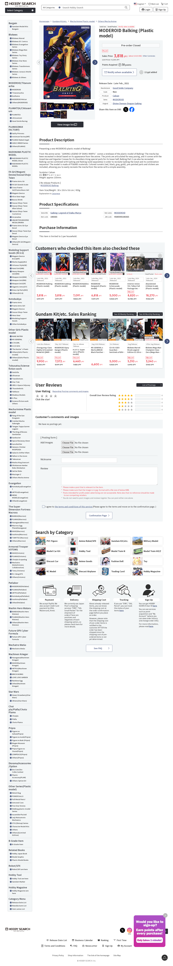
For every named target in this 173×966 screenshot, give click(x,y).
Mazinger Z (16, 474)
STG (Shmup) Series (20, 823)
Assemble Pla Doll (19, 814)
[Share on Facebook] (131, 109)
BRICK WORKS (17, 674)
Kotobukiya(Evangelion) (21, 487)
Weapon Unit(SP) (19, 283)
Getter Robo (17, 471)
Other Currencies (149, 56)
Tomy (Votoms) (18, 570)
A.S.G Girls (16, 346)
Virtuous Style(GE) (19, 265)
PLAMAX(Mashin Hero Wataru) (20, 618)
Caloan (116, 95)
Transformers (17, 378)
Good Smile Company (123, 87)
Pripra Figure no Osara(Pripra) (18, 749)
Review (44, 468)
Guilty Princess (18, 133)
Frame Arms (17, 302)
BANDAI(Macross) (19, 516)
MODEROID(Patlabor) (20, 586)
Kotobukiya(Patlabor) (20, 596)
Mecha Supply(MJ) (19, 262)
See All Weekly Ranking (124, 314)
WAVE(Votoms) (18, 553)
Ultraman (16, 375)
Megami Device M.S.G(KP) (18, 257)
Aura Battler (17, 444)
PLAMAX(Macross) (19, 519)
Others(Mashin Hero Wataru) (20, 623)
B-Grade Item (17, 844)
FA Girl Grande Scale (20, 184)
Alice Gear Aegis (18, 196)
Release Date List (19, 902)
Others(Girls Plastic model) (20, 353)
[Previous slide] (39, 62)
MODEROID (16, 89)
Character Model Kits (20, 826)
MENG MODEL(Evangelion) (20, 496)
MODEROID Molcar (19, 99)
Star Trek (16, 382)
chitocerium (17, 118)
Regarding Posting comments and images (70, 391)
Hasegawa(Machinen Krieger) (20, 658)
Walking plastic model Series (21, 810)
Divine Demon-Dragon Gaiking (127, 103)
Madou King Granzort (20, 462)
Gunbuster (16, 437)
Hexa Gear (16, 315)
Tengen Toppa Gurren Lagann (21, 427)
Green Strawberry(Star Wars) (21, 696)
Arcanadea (16, 217)
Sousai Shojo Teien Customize (19, 212)
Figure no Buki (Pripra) (21, 740)
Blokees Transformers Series (21, 67)
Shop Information (75, 955)
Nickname (46, 459)
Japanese (56, 193)
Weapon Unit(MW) (19, 277)
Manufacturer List (19, 905)
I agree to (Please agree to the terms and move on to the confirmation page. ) (100, 506)
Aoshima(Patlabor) (19, 599)
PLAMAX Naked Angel (20, 140)
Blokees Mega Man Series (19, 51)
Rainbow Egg (17, 680)
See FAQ (98, 648)
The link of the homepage (98, 955)
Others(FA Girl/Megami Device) (21, 243)
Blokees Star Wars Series (19, 62)
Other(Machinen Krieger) (18, 684)
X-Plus (14, 398)
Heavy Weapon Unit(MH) (18, 272)
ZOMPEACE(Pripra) (19, 754)
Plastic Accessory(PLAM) (19, 776)
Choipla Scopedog (19, 559)
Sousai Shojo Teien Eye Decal (21, 232)
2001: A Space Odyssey (21, 385)
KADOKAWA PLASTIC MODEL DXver (20, 159)
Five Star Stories (18, 806)
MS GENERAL (17, 339)
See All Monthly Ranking (149, 314)
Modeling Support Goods (19, 319)
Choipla (15, 716)
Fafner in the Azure (19, 456)
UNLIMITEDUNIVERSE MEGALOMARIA (20, 221)
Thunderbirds (17, 388)
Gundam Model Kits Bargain (20, 27)
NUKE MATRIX (17, 336)
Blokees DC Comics (20, 41)
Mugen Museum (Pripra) (18, 744)
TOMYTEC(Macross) (20, 537)
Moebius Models (18, 395)
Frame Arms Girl (18, 305)
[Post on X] (125, 109)
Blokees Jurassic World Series (21, 72)
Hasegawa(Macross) (20, 522)
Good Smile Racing (19, 121)
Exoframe (16, 96)
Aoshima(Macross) (19, 534)
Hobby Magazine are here (20, 891)
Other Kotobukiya (19, 324)
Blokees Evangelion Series (20, 45)
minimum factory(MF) (21, 136)
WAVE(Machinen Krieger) (18, 664)
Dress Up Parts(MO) (20, 290)
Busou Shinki (17, 199)
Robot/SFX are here (20, 869)
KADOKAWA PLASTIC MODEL (20, 164)
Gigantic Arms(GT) (19, 286)
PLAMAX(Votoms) (19, 556)
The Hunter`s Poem (20, 349)
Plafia (14, 719)
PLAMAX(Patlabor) (19, 589)
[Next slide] (95, 62)
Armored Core (17, 802)
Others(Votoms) (18, 577)
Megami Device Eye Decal (20, 237)
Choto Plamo (17, 722)
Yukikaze (15, 391)
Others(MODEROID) (20, 102)
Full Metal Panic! (18, 799)
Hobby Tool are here (20, 878)
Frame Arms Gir (18, 181)
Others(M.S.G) (17, 293)
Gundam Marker (18, 881)
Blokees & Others (19, 77)
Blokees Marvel (18, 38)
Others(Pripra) (18, 757)
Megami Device (18, 193)
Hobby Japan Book (19, 853)
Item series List (18, 909)
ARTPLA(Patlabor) (19, 593)
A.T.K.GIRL (16, 342)
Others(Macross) (19, 541)
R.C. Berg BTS (17, 574)
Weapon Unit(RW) (19, 280)
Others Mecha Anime (20, 477)
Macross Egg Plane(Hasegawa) (19, 526)
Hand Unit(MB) (18, 268)
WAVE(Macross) (18, 531)
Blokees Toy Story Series (19, 56)
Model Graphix (18, 857)
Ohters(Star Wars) (19, 701)
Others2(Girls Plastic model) (20, 358)
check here (75, 624)
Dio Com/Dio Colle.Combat (17, 770)
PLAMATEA (16, 114)
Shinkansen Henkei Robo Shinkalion (19, 466)
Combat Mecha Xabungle (18, 422)
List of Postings (149, 385)
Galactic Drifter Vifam (21, 452)
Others (15, 829)
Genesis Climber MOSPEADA (18, 448)
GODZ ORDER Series (20, 143)
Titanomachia (18, 93)
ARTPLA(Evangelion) (20, 492)
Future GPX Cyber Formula (19, 638)
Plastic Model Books (20, 860)
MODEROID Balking (50, 185)
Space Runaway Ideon (21, 441)
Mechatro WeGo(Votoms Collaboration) (18, 565)
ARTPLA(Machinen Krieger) (19, 669)
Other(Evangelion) (19, 501)
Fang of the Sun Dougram (18, 416)
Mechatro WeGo (18, 648)
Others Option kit (19, 780)
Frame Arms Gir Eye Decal (20, 226)
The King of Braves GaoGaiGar (19, 433)
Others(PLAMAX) (18, 146)
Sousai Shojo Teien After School (19, 207)
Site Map (117, 955)
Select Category (15, 10)
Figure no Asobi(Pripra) (21, 737)
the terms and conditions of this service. (74, 506)
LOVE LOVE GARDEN (20, 677)
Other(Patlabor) (18, 602)
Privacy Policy (58, 955)
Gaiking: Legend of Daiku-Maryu (65, 212)
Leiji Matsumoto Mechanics (18, 818)
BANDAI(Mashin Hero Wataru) (20, 612)
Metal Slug (16, 793)
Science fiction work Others (20, 402)
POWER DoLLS (17, 796)
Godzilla (15, 372)
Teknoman (16, 459)
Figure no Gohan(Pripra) (17, 732)
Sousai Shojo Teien (19, 203)
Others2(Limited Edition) (19, 833)
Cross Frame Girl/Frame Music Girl (20, 188)
